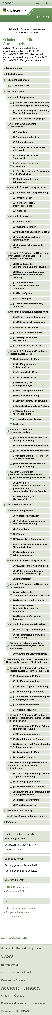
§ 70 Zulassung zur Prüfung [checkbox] (26, 676)
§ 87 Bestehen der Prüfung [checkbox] (26, 800)
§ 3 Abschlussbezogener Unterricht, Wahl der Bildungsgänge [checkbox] (31, 111)
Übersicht (7, 948)
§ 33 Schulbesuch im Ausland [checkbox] (27, 345)
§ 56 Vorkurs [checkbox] (19, 534)
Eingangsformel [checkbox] (14, 68)
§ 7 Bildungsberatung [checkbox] (23, 142)
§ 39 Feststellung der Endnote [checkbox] (28, 390)
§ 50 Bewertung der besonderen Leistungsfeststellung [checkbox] (29, 465)
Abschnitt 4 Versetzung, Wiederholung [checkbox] (28, 624)
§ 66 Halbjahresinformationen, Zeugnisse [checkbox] (28, 617)
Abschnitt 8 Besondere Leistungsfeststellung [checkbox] (20, 430)
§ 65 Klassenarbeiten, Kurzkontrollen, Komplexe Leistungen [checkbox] (26, 608)
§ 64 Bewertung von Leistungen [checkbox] (28, 600)
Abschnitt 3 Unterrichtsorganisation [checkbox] (27, 187)
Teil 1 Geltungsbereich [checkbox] (17, 80)
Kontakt (21, 948)
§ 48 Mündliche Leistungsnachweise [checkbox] (31, 451)
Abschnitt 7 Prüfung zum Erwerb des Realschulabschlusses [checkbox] (28, 352)
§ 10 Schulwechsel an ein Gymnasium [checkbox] (25, 164)
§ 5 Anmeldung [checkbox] (20, 132)
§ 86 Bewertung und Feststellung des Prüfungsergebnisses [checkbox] (31, 793)
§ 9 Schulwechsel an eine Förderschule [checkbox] (25, 156)
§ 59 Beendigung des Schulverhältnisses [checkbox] (23, 553)
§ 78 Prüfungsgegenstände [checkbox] (26, 734)
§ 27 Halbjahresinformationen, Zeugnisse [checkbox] (28, 305)
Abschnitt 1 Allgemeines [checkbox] (21, 97)
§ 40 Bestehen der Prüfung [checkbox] (26, 395)
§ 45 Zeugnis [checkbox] (19, 424)
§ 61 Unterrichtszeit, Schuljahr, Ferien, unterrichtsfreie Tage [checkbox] (28, 572)
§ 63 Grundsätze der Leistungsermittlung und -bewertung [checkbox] (31, 593)
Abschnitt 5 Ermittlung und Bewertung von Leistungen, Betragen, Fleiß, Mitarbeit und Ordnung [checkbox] (28, 256)
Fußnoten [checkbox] (11, 822)
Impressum (36, 948)
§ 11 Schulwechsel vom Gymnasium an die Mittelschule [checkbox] (31, 172)
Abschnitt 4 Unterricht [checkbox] (20, 216)
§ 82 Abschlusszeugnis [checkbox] (24, 757)
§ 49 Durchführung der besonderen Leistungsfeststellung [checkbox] (30, 457)
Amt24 (5, 995)
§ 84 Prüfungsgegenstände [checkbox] (26, 781)
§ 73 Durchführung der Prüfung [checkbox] (28, 691)
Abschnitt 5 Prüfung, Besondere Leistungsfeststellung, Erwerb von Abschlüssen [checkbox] (26, 646)
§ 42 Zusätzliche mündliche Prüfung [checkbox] (31, 406)
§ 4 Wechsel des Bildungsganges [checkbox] (29, 118)
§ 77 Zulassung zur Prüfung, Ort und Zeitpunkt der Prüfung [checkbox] (31, 727)
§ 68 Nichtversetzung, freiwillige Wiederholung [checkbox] (29, 636)
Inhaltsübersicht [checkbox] (14, 74)
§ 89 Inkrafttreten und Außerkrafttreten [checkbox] (28, 816)
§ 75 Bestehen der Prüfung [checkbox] (26, 705)
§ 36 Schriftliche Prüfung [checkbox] (25, 372)
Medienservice (10, 987)
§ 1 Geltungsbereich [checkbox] (19, 86)
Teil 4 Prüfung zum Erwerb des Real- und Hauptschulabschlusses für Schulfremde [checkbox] (27, 660)
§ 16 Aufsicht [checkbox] (19, 211)
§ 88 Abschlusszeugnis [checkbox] (24, 805)
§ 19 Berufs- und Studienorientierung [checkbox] (31, 232)
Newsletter (39, 1003)
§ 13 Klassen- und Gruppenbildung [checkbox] (30, 193)
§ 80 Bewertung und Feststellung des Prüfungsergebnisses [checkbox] (31, 745)
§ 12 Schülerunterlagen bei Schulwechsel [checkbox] (26, 180)
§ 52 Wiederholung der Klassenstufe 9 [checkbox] (24, 497)
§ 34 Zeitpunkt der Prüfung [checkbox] (26, 359)
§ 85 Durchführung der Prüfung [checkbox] (28, 787)
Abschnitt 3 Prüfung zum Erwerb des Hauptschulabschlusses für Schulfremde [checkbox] (28, 765)
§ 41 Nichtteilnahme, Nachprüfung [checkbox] (30, 401)
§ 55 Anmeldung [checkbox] (21, 529)
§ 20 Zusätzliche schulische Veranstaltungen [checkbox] (26, 238)
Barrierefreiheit (13, 916)
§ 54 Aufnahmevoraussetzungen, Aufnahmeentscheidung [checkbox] (29, 522)
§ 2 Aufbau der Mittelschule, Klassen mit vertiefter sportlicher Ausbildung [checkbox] (31, 104)
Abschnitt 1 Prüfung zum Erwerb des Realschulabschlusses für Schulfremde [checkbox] (29, 669)
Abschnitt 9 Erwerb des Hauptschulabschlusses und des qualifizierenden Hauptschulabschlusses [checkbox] (29, 475)
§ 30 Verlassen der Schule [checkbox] (25, 327)
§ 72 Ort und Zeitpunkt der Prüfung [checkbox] (30, 686)
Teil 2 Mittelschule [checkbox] (15, 91)
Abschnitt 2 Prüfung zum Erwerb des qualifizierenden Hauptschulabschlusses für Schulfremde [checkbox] (29, 718)
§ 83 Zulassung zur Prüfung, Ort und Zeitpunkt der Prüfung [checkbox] (31, 775)
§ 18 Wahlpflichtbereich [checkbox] (24, 227)
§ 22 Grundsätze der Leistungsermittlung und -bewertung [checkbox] (31, 265)
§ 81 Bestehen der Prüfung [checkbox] (26, 752)
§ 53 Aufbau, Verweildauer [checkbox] (26, 516)
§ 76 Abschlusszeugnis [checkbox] (24, 710)
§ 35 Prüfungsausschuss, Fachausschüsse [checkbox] (25, 365)
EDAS (25, 1011)
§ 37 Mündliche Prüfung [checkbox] (25, 377)
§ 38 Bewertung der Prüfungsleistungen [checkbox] (22, 383)
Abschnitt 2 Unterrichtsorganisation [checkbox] (27, 560)
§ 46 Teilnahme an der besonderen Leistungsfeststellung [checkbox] (30, 439)
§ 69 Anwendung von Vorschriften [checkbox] (30, 654)
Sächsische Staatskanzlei (17, 972)
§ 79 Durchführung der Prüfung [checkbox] (28, 739)
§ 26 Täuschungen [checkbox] (22, 298)
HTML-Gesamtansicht (17, 887)
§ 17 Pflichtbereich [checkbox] (22, 221)
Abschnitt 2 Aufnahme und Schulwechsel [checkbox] (22, 125)
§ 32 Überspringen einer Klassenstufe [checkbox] (25, 339)
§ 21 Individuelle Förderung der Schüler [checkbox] (28, 246)
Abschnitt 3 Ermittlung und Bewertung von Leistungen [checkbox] (28, 585)
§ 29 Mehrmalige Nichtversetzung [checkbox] (29, 322)
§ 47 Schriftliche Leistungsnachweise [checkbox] (31, 445)
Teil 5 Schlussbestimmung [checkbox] (19, 810)
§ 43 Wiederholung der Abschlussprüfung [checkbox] (24, 412)
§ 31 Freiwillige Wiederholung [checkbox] (27, 333)
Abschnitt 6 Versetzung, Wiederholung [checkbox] (28, 312)
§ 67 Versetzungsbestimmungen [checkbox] (29, 629)
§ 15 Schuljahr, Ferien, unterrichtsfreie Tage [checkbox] (24, 204)
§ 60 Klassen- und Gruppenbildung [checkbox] (30, 566)
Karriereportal (9, 1011)
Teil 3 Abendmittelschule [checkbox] (18, 505)
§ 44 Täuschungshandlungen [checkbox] (27, 419)
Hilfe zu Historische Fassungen (22, 908)
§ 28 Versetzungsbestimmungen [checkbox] (29, 317)
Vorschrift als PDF (15, 891)
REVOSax (42, 17)
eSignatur (7, 955)
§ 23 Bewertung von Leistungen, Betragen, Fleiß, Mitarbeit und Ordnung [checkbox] (29, 275)
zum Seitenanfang (15, 937)
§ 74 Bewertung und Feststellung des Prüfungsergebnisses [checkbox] (31, 698)
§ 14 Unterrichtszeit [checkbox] (22, 198)
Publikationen (31, 987)
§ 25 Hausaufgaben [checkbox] (22, 293)
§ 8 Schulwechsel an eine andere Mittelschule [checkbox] (29, 148)
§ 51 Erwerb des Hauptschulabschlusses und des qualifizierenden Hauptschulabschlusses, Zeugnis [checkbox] (29, 487)
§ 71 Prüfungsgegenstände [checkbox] (26, 681)
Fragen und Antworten (17, 912)
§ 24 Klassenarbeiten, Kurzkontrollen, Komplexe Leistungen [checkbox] (26, 285)
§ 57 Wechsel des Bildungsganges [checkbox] (30, 539)
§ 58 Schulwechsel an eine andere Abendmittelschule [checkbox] (30, 545)
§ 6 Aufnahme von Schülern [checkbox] (26, 137)
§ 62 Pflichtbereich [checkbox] (22, 579)
